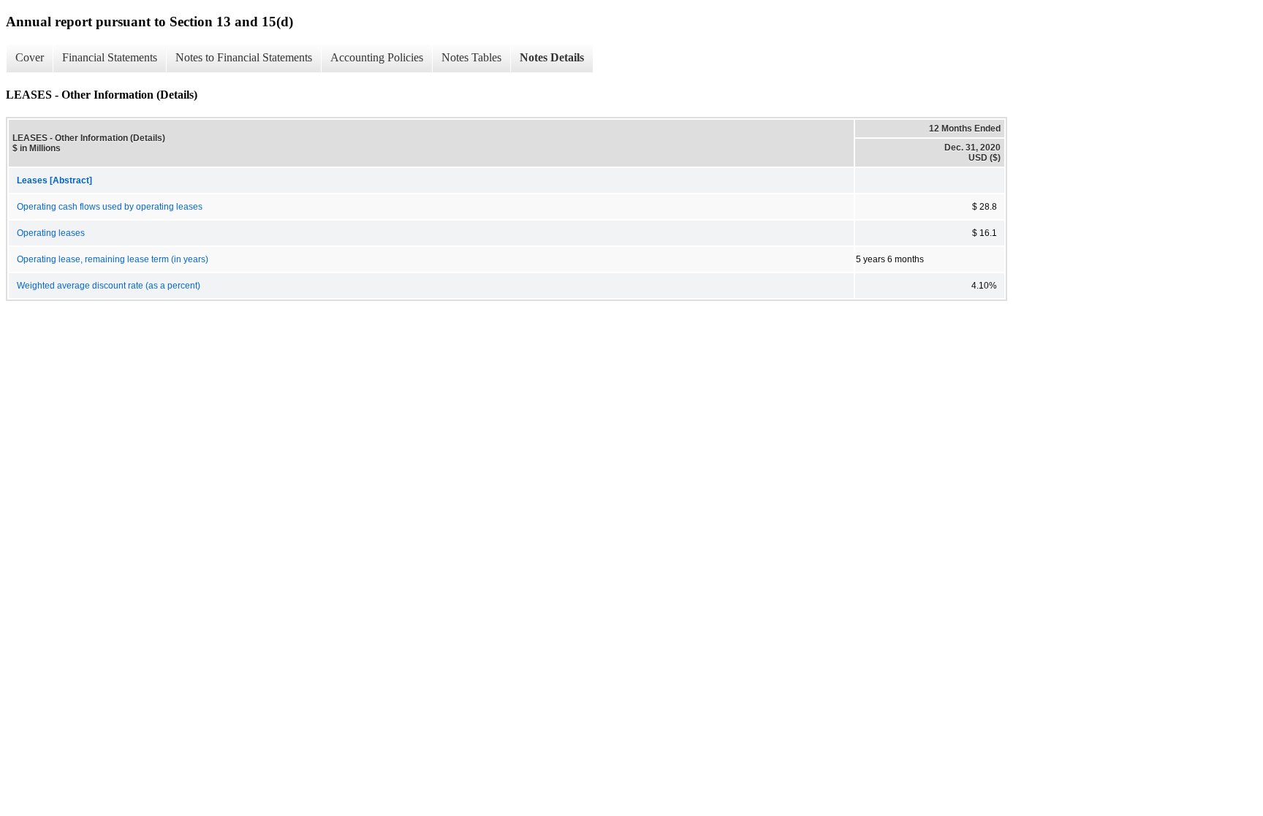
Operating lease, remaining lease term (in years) (112, 259)
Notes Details (552, 57)
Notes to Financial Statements (243, 57)
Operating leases (51, 233)
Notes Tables (471, 57)
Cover (29, 57)
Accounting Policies (376, 57)
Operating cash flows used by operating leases (109, 206)
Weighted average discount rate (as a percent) (108, 285)
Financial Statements (109, 57)
